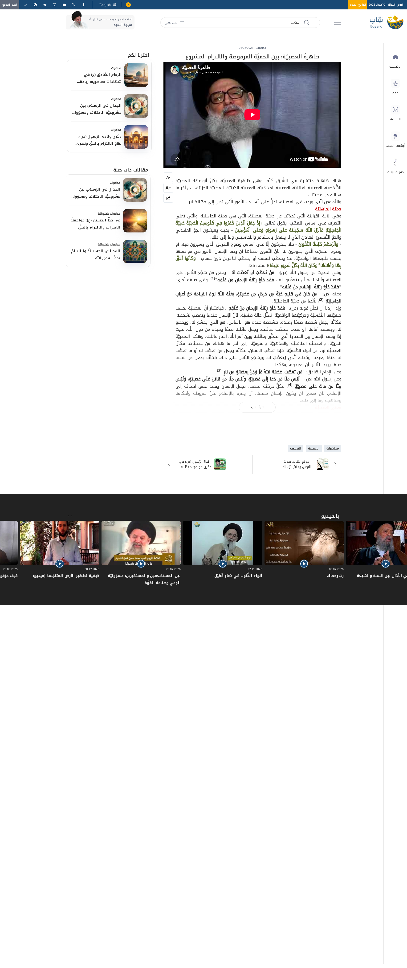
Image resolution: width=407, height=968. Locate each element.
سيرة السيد (123, 25)
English (105, 4)
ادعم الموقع (9, 4)
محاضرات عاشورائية (109, 213)
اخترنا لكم (138, 55)
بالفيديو (330, 516)
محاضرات (116, 68)
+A (168, 187)
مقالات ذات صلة (130, 169)
